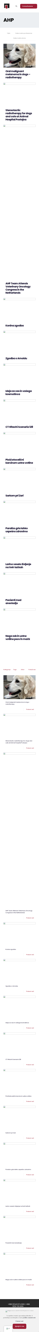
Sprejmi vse (19, 1326)
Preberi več (30, 709)
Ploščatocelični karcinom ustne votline (19, 461)
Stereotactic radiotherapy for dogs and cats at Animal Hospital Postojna (19, 115)
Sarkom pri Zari (15, 495)
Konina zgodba (15, 325)
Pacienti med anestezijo (13, 601)
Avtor (22, 670)
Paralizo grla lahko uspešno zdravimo (17, 530)
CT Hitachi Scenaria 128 (19, 427)
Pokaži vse (32, 670)
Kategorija (7, 670)
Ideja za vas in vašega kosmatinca (19, 392)
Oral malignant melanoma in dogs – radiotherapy (18, 74)
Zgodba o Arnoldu (16, 358)
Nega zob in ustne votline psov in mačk (18, 637)
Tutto (8, 33)
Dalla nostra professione (23, 33)
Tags (15, 670)
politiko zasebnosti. (29, 1318)
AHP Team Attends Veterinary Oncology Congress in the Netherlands (18, 288)
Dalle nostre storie (19, 38)
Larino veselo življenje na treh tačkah (18, 565)
